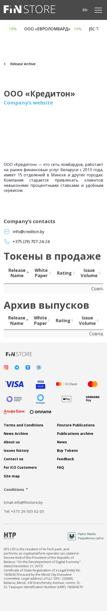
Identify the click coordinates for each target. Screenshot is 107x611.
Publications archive (75, 433)
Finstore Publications (76, 425)
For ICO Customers (20, 467)
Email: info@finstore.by (23, 502)
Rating (64, 273)
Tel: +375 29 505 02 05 (24, 511)
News (62, 442)
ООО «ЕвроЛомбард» (58, 29)
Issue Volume (89, 273)
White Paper (41, 273)
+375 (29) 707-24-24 (31, 241)
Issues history (16, 450)
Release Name (17, 273)
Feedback (65, 459)
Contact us (13, 459)
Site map (12, 476)
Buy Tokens (67, 450)
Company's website (28, 103)
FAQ (60, 467)
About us (12, 442)
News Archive (16, 433)
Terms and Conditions (23, 425)
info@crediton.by (28, 231)
